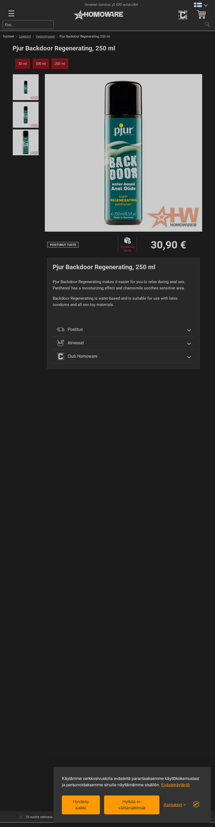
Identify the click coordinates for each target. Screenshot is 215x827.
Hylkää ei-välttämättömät (131, 804)
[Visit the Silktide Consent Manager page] (196, 804)
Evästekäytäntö (175, 785)
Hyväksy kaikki (81, 804)
